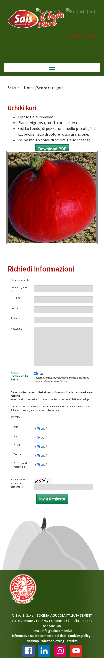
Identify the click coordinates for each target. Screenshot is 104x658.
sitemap (33, 641)
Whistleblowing (52, 641)
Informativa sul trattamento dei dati (39, 635)
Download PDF (52, 149)
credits (72, 641)
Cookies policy (79, 635)
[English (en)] (80, 11)
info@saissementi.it (57, 630)
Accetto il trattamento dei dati (19, 376)
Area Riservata (82, 35)
